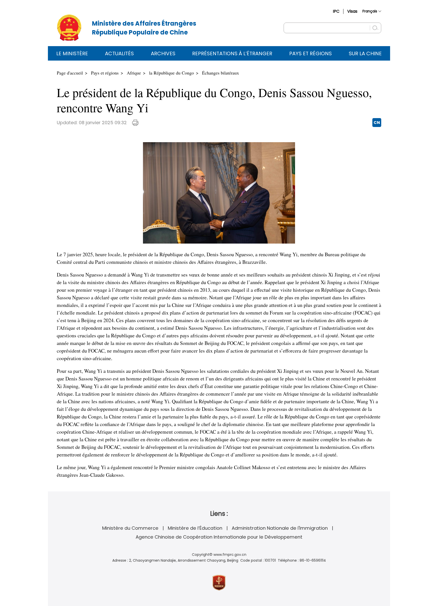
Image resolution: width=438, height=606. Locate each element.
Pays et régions (310, 53)
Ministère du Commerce (130, 528)
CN (377, 122)
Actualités (119, 53)
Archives (163, 53)
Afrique (134, 73)
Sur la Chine (365, 53)
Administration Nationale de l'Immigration (280, 528)
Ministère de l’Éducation (195, 528)
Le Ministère (72, 53)
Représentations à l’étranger (232, 53)
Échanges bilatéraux (220, 73)
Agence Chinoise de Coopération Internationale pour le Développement (219, 537)
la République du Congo (171, 73)
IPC (336, 11)
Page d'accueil (70, 73)
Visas (352, 11)
